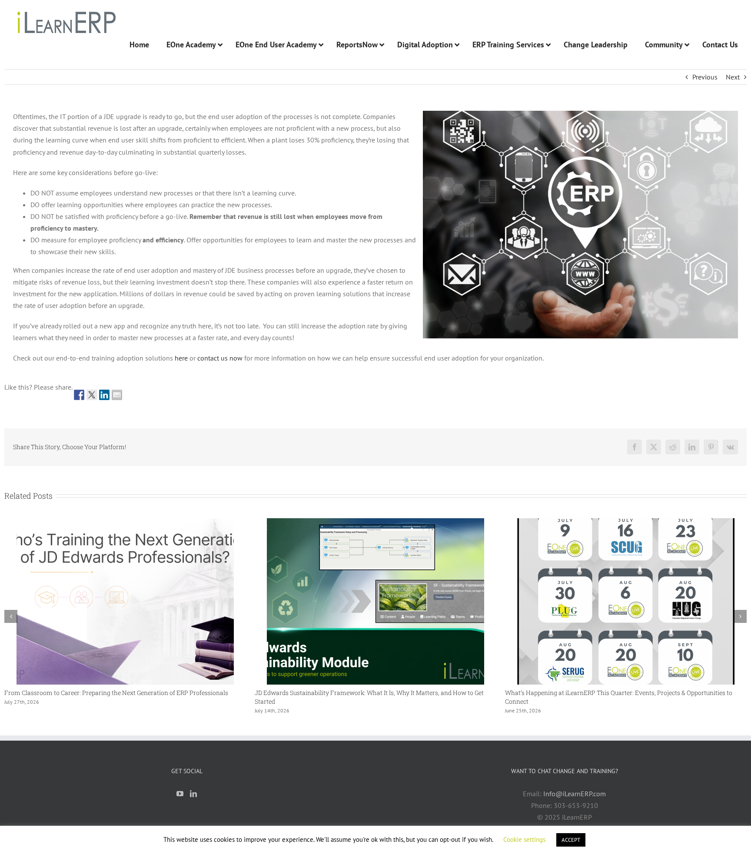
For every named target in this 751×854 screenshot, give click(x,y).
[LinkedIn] (193, 793)
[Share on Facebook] (79, 395)
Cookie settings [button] (524, 839)
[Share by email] (117, 395)
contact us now (220, 358)
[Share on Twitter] (91, 395)
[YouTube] (179, 793)
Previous (705, 77)
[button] (10, 616)
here (181, 358)
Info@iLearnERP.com (574, 793)
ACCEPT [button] (571, 840)
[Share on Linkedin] (104, 395)
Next (733, 77)
